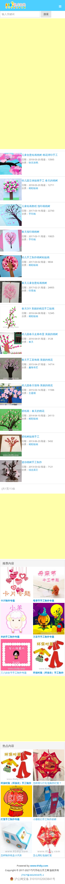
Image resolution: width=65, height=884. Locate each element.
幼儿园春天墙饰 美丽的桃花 (37, 385)
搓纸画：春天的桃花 (33, 411)
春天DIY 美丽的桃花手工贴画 (38, 308)
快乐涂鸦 (33, 162)
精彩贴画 (33, 188)
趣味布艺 (33, 367)
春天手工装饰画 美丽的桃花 (37, 359)
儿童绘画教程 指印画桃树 (36, 206)
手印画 (32, 213)
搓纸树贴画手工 (30, 436)
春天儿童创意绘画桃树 (34, 283)
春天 (31, 341)
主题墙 (32, 393)
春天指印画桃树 (30, 231)
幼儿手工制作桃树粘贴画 (35, 257)
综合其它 (33, 469)
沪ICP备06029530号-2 (32, 875)
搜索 (46, 14)
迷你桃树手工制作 (32, 462)
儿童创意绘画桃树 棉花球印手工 (40, 155)
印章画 (32, 290)
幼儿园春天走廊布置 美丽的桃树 (40, 334)
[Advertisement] (32, 51)
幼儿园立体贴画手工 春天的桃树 (40, 180)
